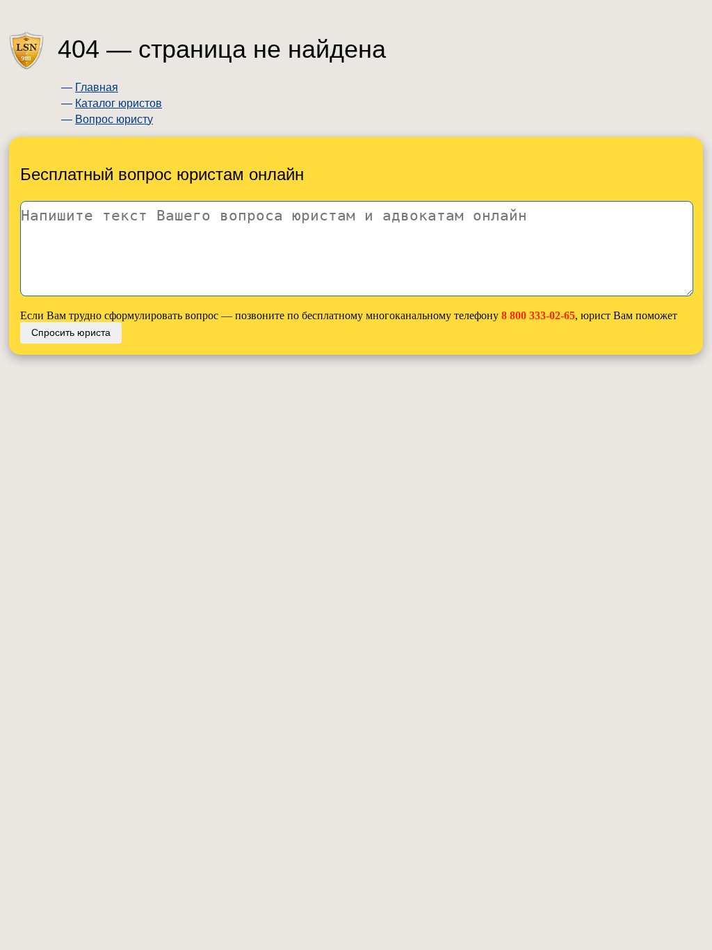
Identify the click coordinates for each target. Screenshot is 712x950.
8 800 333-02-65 (538, 315)
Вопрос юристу (114, 119)
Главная (96, 87)
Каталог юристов (118, 103)
